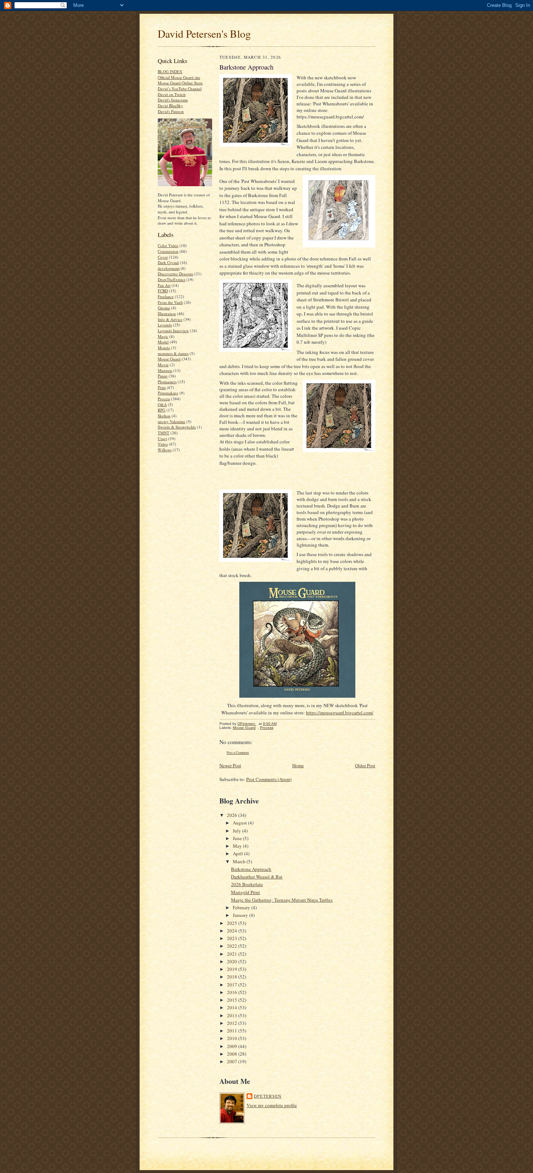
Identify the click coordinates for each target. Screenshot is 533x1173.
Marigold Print (245, 892)
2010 (232, 1038)
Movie (163, 364)
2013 (232, 1015)
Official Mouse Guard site (179, 77)
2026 (232, 815)
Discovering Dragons (175, 273)
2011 (232, 1030)
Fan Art (164, 285)
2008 (232, 1054)
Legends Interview (173, 330)
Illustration (167, 313)
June (238, 838)
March (240, 861)
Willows (165, 449)
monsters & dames (173, 353)
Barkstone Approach (251, 869)
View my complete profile (272, 1105)
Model (163, 342)
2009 (232, 1046)
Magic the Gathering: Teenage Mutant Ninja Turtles (281, 900)
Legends (165, 324)
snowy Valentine (171, 421)
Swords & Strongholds (177, 427)
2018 (232, 976)
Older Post (365, 765)
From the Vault (170, 302)
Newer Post (230, 765)
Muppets (165, 370)
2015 (232, 1000)
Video (163, 444)
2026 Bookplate (247, 884)
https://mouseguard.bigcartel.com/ (339, 712)
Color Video (168, 245)
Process (164, 398)
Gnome (164, 307)
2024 (232, 930)
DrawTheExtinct (171, 279)
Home (298, 765)
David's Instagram (173, 100)
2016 (232, 992)
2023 (232, 938)
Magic (163, 336)
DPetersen (268, 1096)
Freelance (166, 296)
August (240, 822)
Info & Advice (170, 319)
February (242, 907)
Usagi (162, 438)
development (168, 268)
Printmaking (168, 393)
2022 (232, 946)
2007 (232, 1061)
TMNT (163, 432)
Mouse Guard (169, 359)
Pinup (163, 376)
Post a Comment (238, 752)
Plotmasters (167, 381)
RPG (161, 410)
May (238, 846)
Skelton (164, 415)
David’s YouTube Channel (180, 88)
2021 (232, 954)
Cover (163, 257)
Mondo (164, 347)
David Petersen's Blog (204, 33)
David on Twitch (172, 94)
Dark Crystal (168, 262)
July (237, 830)
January (241, 915)
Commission (168, 251)
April (238, 853)
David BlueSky (170, 105)
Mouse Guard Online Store (180, 82)
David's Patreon (171, 111)
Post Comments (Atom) (269, 779)
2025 (232, 923)
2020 (232, 961)
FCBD (163, 290)
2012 (232, 1023)
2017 (232, 984)
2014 (232, 1007)
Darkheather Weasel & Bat (256, 876)
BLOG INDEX (170, 71)
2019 (232, 969)
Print (162, 387)
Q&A (162, 404)
